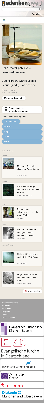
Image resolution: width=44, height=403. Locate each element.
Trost (6, 136)
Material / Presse (8, 318)
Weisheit (8, 126)
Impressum (6, 306)
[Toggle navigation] (4, 20)
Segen (7, 132)
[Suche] (39, 9)
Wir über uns (6, 309)
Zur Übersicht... (11, 122)
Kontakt (5, 315)
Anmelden (36, 14)
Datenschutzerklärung (10, 303)
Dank (6, 142)
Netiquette (6, 312)
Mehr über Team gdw (13, 98)
